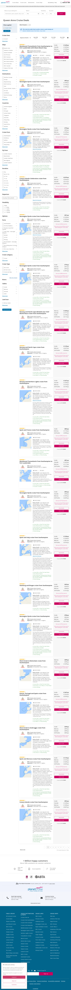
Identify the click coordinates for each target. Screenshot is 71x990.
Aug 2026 (36, 38)
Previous (30, 38)
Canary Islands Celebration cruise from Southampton (33, 179)
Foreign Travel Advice (34, 983)
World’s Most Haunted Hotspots (11, 956)
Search (61, 13)
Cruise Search (9, 942)
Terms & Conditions (42, 981)
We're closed (66, 1)
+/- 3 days (6, 207)
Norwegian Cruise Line (41, 924)
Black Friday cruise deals (12, 953)
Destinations (31, 2)
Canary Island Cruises (26, 959)
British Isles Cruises (26, 941)
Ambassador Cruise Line (41, 947)
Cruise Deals (15, 2)
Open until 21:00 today (16, 897)
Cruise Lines (23, 2)
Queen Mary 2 (53, 926)
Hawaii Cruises (24, 949)
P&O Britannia (53, 942)
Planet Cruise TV (41, 970)
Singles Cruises (10, 934)
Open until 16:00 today (50, 897)
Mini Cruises (9, 926)
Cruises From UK (25, 917)
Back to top (22, 849)
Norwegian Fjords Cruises (27, 930)
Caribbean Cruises (25, 962)
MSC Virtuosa (53, 924)
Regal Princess (53, 921)
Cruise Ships (39, 2)
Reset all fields (6, 309)
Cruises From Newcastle (27, 925)
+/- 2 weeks (7, 210)
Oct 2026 (53, 38)
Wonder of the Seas (55, 947)
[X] (29, 970)
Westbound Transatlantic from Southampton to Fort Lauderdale (36, 462)
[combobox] (14, 13)
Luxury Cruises (9, 939)
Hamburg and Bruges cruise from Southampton (36, 585)
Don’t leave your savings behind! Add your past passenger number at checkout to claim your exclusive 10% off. (42, 120)
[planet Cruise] (5, 2)
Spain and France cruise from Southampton (34, 430)
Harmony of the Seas (55, 939)
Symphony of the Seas (55, 929)
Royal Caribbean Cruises (42, 926)
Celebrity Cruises (40, 921)
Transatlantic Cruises (26, 935)
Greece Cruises (24, 946)
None (5, 205)
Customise (35, 988)
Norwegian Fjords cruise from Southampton (35, 82)
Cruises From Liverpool (26, 922)
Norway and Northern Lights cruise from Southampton (33, 382)
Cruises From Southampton (27, 920)
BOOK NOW (61, 99)
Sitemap (63, 981)
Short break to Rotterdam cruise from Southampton (33, 661)
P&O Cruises (39, 916)
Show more (5, 41)
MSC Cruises (39, 929)
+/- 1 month (7, 212)
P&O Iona (52, 916)
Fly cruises (8, 950)
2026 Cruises (9, 945)
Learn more (52, 883)
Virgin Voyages (39, 934)
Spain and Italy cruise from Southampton (34, 537)
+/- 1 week (6, 209)
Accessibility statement (54, 981)
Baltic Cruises (24, 954)
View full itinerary (37, 149)
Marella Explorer (54, 945)
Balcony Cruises (10, 937)
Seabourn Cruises (40, 945)
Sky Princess (53, 934)
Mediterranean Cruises (26, 928)
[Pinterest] (32, 970)
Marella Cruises (39, 932)
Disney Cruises (39, 950)
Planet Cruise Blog (10, 921)
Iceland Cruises (24, 951)
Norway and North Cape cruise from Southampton (32, 348)
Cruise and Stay (10, 947)
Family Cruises (9, 932)
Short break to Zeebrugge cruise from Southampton (32, 728)
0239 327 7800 (66, 2)
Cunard (38, 50)
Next (68, 38)
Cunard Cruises (39, 937)
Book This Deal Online (44, 114)
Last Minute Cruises (11, 924)
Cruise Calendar (10, 929)
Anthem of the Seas (55, 918)
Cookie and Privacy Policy (29, 981)
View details (61, 54)
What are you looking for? (10, 10)
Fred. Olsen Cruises (40, 939)
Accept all (14, 977)
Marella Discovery (54, 955)
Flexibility (43, 10)
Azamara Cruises (40, 942)
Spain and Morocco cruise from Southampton (35, 759)
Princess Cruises (40, 918)
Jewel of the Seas (54, 950)
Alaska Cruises (24, 943)
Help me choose (13, 277)
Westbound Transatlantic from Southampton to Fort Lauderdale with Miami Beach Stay (36, 47)
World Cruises (24, 938)
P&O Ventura (53, 932)
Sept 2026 (44, 38)
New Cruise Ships (54, 958)
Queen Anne (33, 50)
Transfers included (38, 75)
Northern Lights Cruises (27, 933)
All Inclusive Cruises (11, 916)
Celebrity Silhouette (55, 937)
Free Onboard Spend (38, 117)
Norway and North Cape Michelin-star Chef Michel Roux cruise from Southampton (34, 312)
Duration (51, 10)
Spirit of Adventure (55, 953)
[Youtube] (35, 970)
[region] (14, 976)
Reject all (14, 980)
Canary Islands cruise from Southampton (34, 802)
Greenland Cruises (25, 956)
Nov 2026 (62, 38)
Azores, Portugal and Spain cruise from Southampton (33, 694)
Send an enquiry (49, 899)
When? (27, 10)
